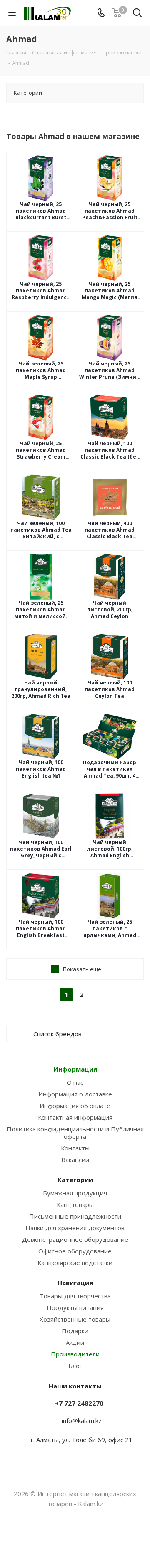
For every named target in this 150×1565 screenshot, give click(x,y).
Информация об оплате (75, 1105)
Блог (75, 1365)
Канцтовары (75, 1204)
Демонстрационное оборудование (75, 1239)
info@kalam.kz (82, 1420)
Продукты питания (75, 1307)
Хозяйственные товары (75, 1319)
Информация (75, 1069)
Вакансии (75, 1159)
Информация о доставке (75, 1094)
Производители (75, 1354)
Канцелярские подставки (75, 1262)
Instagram (64, 1535)
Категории (75, 1179)
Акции (75, 1342)
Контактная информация (75, 1117)
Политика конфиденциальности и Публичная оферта (75, 1133)
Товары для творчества (75, 1296)
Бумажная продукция (75, 1193)
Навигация (75, 1282)
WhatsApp (85, 1535)
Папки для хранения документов (75, 1228)
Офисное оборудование (75, 1251)
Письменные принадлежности (75, 1216)
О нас (75, 1082)
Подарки (75, 1331)
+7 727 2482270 (79, 1403)
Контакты (75, 1148)
